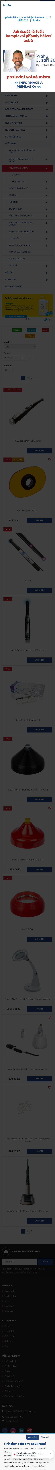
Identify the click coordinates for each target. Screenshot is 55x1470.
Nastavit (45, 1437)
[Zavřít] (50, 1453)
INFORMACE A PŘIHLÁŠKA (30, 85)
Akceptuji (32, 1437)
